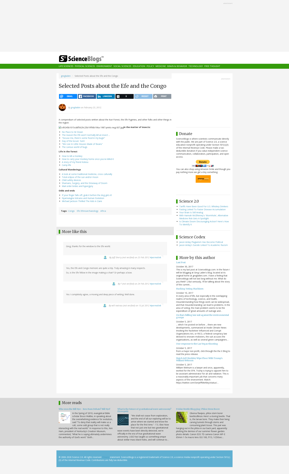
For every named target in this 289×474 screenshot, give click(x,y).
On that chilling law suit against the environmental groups (202, 316)
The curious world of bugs (74, 147)
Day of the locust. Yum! (73, 141)
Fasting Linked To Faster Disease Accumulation (202, 209)
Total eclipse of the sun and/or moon (80, 177)
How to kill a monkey (72, 156)
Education (139, 66)
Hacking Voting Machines (189, 288)
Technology (195, 66)
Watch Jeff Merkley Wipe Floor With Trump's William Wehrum (199, 359)
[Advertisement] (144, 26)
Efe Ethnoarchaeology (87, 210)
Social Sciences (122, 66)
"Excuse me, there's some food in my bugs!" (83, 138)
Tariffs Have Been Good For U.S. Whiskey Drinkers (203, 206)
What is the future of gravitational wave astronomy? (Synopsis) (144, 410)
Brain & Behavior (177, 66)
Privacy (105, 457)
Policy (150, 66)
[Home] (87, 59)
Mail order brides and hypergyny (77, 186)
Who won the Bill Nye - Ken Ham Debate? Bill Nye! (84, 409)
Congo (71, 210)
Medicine (160, 66)
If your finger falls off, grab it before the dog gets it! (87, 195)
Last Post (181, 262)
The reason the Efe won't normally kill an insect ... (86, 135)
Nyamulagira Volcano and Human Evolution (83, 198)
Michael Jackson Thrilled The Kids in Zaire (82, 201)
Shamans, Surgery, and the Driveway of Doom (84, 183)
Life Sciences (66, 66)
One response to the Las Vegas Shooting (197, 343)
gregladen (66, 75)
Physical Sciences (85, 66)
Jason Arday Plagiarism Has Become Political (201, 242)
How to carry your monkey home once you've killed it (88, 159)
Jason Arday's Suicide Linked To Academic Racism (203, 245)
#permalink (155, 257)
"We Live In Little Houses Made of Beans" (82, 144)
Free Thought (212, 66)
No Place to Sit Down (72, 132)
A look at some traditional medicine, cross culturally (87, 174)
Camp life (66, 165)
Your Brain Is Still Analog (191, 212)
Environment (104, 66)
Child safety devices (71, 180)
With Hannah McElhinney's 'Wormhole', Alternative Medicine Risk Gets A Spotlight (203, 217)
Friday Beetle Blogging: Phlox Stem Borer (198, 409)
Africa (103, 210)
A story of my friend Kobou (75, 162)
